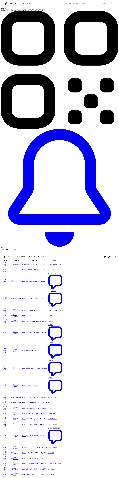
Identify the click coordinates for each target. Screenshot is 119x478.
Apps (23, 3)
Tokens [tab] (22, 256)
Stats (11, 3)
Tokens (17, 3)
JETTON (58, 264)
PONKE (54, 419)
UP (51, 408)
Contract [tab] (45, 256)
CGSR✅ (60, 310)
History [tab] (10, 256)
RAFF (53, 413)
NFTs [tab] (33, 256)
